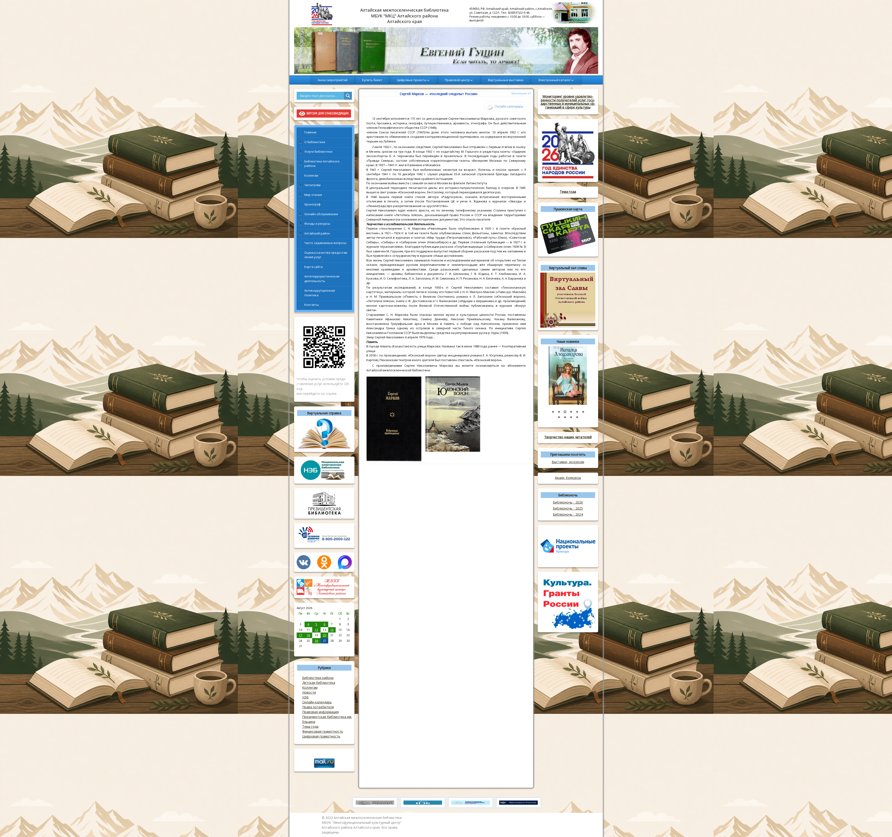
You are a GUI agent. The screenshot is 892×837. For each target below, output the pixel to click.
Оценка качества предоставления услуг (326, 254)
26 (316, 641)
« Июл (301, 651)
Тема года (310, 726)
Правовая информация (320, 712)
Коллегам (311, 175)
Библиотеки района (318, 678)
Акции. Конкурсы (568, 477)
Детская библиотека (318, 682)
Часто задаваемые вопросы (325, 243)
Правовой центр (457, 80)
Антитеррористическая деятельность (321, 278)
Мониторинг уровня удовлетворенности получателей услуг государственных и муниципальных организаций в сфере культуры (568, 101)
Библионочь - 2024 (568, 514)
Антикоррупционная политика (319, 292)
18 (308, 635)
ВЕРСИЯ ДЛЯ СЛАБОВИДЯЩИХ (327, 113)
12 (316, 630)
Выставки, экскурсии (568, 462)
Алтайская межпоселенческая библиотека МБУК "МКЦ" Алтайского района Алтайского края (405, 15)
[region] (446, 50)
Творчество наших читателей (568, 437)
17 (300, 635)
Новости (309, 692)
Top (881, 826)
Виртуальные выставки (505, 80)
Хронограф (312, 204)
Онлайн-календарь (317, 702)
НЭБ (305, 697)
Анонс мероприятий (333, 80)
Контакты (311, 305)
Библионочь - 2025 (568, 508)
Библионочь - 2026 (568, 502)
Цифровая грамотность (321, 736)
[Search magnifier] (348, 96)
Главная (310, 132)
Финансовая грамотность (322, 731)
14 (332, 630)
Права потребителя (318, 707)
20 (324, 635)
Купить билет (372, 80)
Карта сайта (313, 267)
